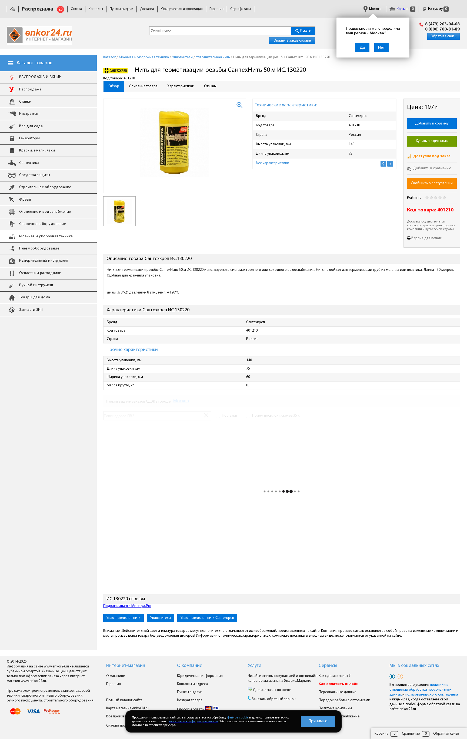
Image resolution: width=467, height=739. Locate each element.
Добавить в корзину (432, 124)
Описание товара (143, 86)
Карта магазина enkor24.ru (127, 708)
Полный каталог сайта (124, 700)
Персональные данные (337, 692)
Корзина (405, 9)
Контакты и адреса (192, 684)
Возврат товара (189, 700)
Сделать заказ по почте (271, 690)
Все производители (122, 716)
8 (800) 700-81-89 (442, 29)
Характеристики (180, 86)
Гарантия (216, 9)
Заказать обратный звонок (274, 699)
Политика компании (335, 708)
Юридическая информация (182, 9)
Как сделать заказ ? (335, 676)
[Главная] (12, 9)
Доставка (147, 9)
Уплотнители (160, 618)
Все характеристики (272, 163)
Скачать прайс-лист (122, 726)
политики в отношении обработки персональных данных (420, 690)
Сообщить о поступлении (432, 183)
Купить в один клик (432, 141)
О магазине (115, 676)
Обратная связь (443, 36)
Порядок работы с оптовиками (344, 700)
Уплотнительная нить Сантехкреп (207, 618)
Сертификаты (240, 9)
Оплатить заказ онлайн (292, 41)
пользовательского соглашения (431, 695)
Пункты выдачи (121, 9)
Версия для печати (426, 238)
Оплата (76, 9)
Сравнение (411, 734)
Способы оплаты (191, 709)
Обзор (113, 86)
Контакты (96, 9)
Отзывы (210, 86)
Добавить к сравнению (431, 168)
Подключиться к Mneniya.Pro (127, 606)
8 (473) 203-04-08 (442, 24)
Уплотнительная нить (123, 618)
